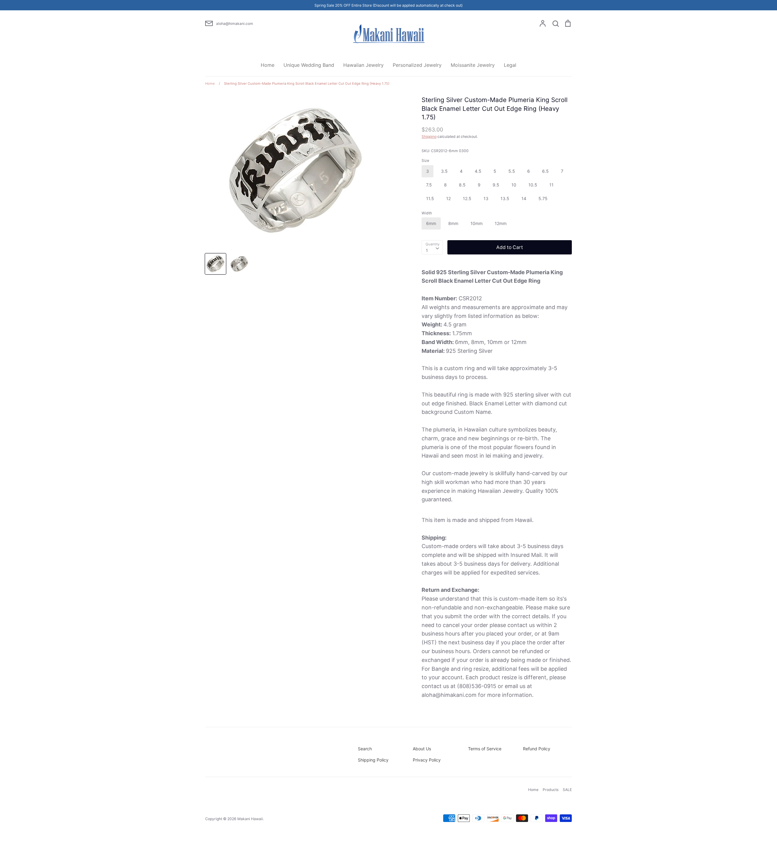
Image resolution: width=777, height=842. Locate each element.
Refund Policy (536, 748)
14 (523, 198)
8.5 (462, 184)
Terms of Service (484, 748)
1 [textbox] (427, 250)
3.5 (444, 171)
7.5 (429, 184)
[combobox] (432, 247)
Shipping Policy (373, 759)
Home (267, 65)
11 (551, 184)
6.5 (545, 171)
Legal (510, 65)
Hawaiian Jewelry (363, 65)
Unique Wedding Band (308, 65)
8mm (453, 223)
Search (365, 748)
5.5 (511, 171)
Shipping (429, 136)
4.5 (478, 171)
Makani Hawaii (250, 818)
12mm (501, 223)
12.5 (467, 198)
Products (550, 789)
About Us (422, 748)
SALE (567, 789)
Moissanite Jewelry (473, 65)
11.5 (430, 198)
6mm (431, 223)
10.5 (532, 184)
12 (448, 198)
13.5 (504, 198)
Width (427, 213)
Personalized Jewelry (417, 65)
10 (513, 184)
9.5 (496, 184)
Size (425, 160)
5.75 (543, 198)
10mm (476, 223)
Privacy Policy (427, 759)
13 (486, 198)
